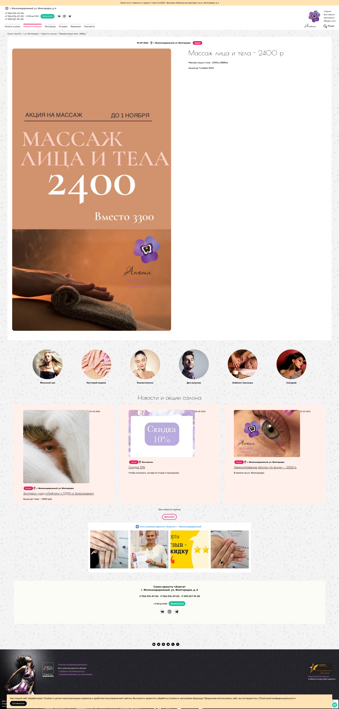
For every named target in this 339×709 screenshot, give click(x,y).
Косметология (145, 382)
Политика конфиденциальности (72, 664)
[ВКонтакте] (158, 644)
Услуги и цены (12, 26)
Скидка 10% (137, 467)
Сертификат (329, 18)
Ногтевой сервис (96, 382)
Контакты (89, 26)
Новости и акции (32, 26)
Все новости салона (169, 509)
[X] (173, 644)
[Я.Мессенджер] (153, 644)
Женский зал (47, 382)
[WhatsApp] (177, 644)
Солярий (291, 382)
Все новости (329, 14)
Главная (327, 11)
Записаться (47, 16)
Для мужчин (194, 382)
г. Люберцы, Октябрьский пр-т (71, 671)
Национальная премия (318, 676)
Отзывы (63, 26)
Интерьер (50, 26)
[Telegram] (168, 644)
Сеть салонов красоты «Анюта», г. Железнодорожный (170, 526)
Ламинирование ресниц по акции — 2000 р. (265, 467)
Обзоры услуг (330, 21)
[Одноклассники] (163, 644)
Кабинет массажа (242, 382)
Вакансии (76, 26)
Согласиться (18, 703)
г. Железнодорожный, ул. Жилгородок (75, 674)
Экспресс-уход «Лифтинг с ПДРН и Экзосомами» (58, 493)
